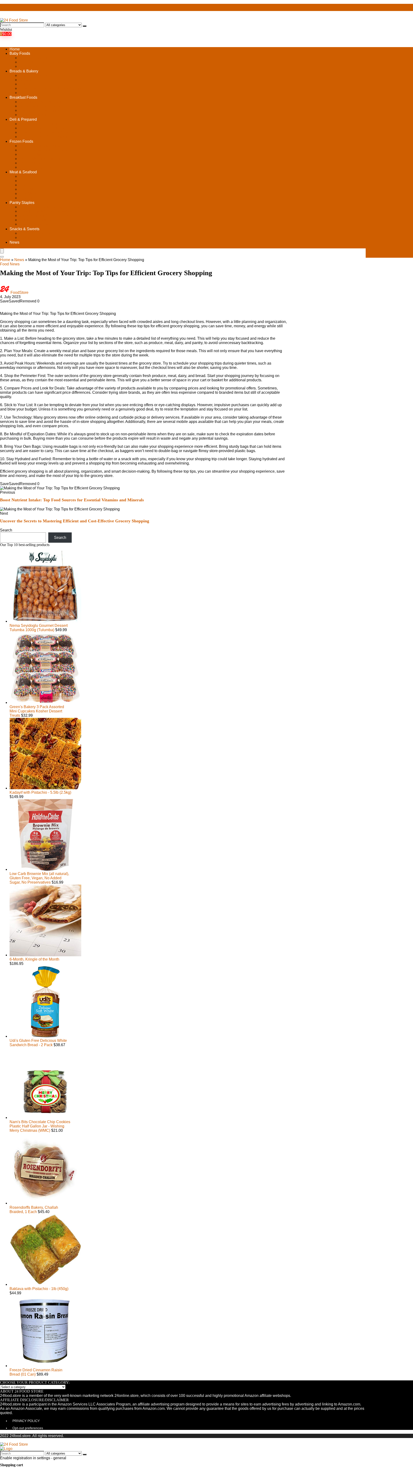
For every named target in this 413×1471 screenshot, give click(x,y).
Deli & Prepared (23, 119)
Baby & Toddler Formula (39, 66)
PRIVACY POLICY (26, 1421)
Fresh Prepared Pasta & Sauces (46, 132)
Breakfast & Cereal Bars (39, 106)
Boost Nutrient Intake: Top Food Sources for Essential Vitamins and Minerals (72, 500)
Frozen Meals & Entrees (39, 159)
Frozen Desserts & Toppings (43, 150)
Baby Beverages (33, 58)
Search (6, 530)
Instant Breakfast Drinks (39, 110)
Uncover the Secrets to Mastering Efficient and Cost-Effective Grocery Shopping (74, 521)
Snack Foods (30, 237)
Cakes (24, 84)
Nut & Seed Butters (35, 220)
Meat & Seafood (23, 172)
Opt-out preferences (27, 1428)
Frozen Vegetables (35, 167)
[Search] (85, 26)
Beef (23, 181)
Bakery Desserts (33, 75)
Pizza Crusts (30, 93)
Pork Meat (27, 193)
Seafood (26, 198)
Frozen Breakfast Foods (39, 146)
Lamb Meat (28, 189)
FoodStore (19, 292)
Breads (25, 80)
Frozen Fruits (30, 154)
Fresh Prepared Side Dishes (43, 137)
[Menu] (2, 250)
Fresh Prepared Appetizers (42, 128)
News (14, 242)
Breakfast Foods (23, 97)
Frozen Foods (21, 141)
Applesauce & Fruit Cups (40, 102)
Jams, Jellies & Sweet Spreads (45, 215)
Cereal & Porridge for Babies (43, 62)
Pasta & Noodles (33, 224)
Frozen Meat (29, 163)
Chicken (26, 185)
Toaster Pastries (32, 115)
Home (15, 49)
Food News (10, 264)
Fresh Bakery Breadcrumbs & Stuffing (51, 88)
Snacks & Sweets (24, 229)
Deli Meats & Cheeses (38, 124)
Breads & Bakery (24, 71)
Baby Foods (20, 53)
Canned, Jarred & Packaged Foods (49, 207)
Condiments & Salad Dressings (45, 211)
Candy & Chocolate (35, 233)
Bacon (24, 176)
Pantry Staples (22, 203)
